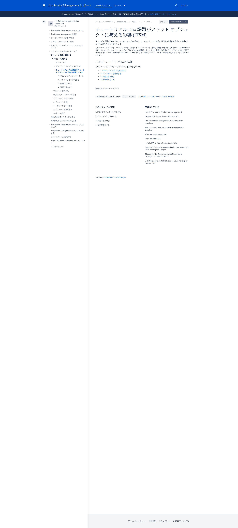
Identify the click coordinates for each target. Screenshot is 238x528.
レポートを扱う (59, 113)
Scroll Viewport (120, 177)
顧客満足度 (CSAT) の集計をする (63, 121)
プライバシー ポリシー (137, 521)
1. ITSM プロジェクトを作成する (71, 76)
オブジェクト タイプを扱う (63, 98)
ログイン (184, 5)
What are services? (152, 138)
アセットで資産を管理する (61, 55)
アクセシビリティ (58, 147)
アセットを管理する (61, 91)
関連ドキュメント (103, 5)
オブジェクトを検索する (62, 109)
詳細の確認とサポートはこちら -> (163, 14)
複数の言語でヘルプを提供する (63, 117)
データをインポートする (62, 106)
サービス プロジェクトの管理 (62, 38)
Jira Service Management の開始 (64, 34)
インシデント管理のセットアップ (64, 51)
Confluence (108, 177)
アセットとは (61, 62)
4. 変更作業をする (65, 87)
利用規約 (152, 521)
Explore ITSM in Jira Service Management (161, 116)
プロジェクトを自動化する (61, 137)
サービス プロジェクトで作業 (62, 41)
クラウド (163, 22)
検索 (176, 5)
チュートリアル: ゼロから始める (68, 66)
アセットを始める (60, 59)
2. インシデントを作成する (68, 80)
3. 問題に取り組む (65, 83)
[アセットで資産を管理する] (142, 22)
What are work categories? (155, 134)
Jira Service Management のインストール (67, 30)
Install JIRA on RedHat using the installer (161, 143)
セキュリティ (164, 521)
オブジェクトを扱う (61, 102)
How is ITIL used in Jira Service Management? (163, 112)
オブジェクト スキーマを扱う (64, 95)
